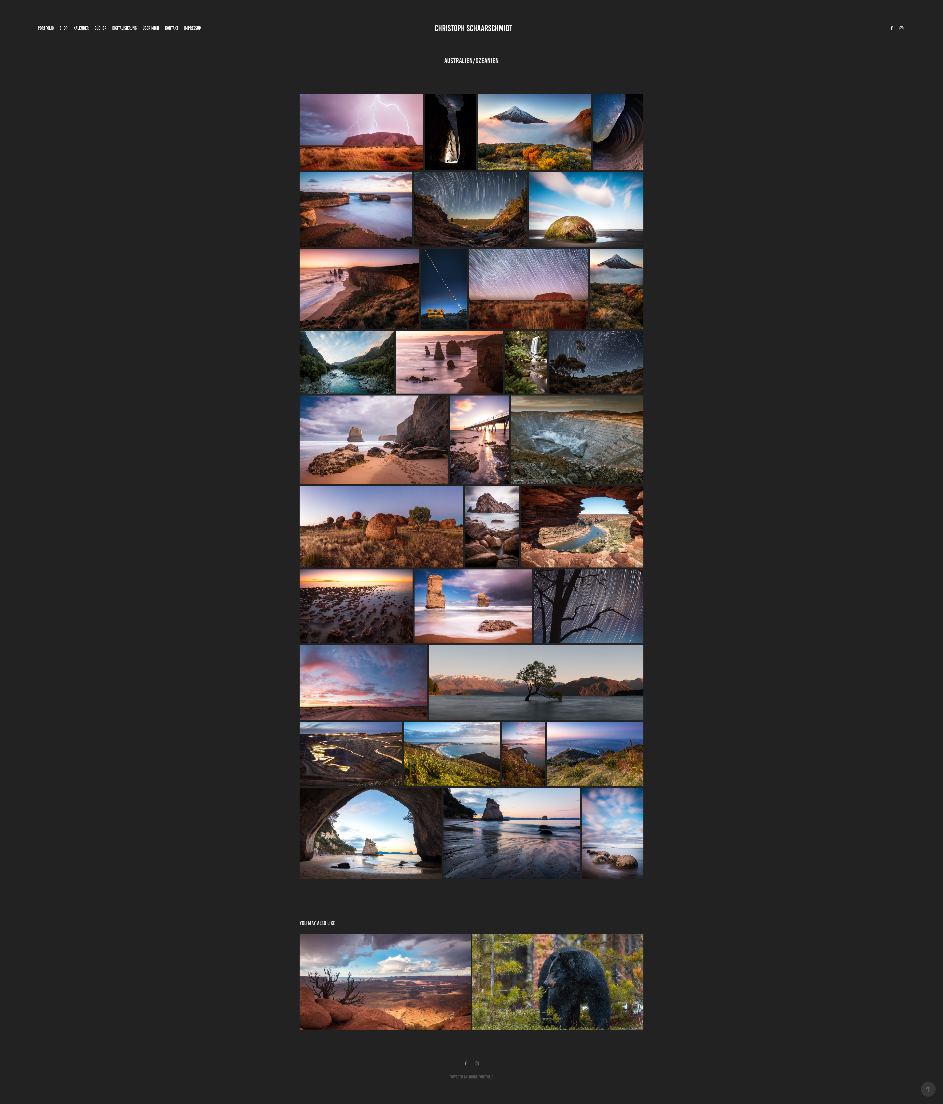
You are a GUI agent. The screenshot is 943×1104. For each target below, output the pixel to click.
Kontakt (171, 28)
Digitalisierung (124, 28)
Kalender (81, 28)
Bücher (100, 28)
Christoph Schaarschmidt (473, 28)
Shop (64, 28)
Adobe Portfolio (481, 1077)
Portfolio (46, 28)
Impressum (193, 28)
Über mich (151, 28)
